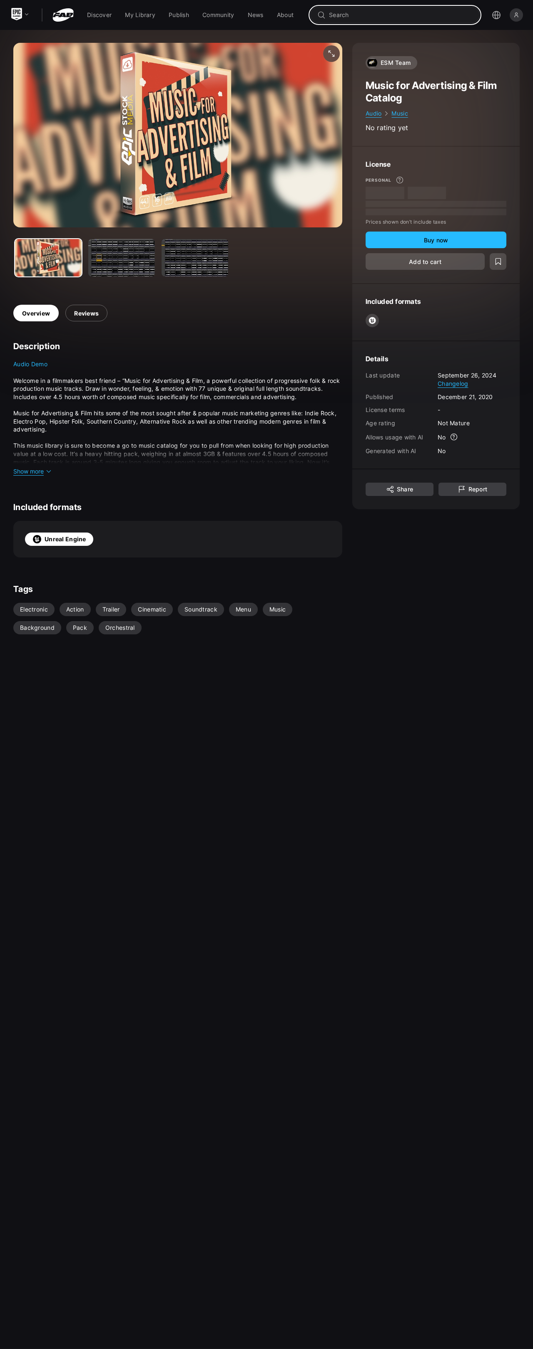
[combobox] (401, 15)
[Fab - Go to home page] (63, 15)
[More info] (400, 180)
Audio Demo (30, 363)
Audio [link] (373, 113)
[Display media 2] (195, 257)
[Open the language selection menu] (496, 15)
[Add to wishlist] (498, 261)
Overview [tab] (36, 313)
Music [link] (399, 113)
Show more (28, 471)
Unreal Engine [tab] (65, 539)
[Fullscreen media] (331, 53)
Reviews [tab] (86, 313)
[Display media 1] (121, 257)
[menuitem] (99, 15)
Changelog (453, 383)
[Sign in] (516, 15)
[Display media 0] (48, 257)
